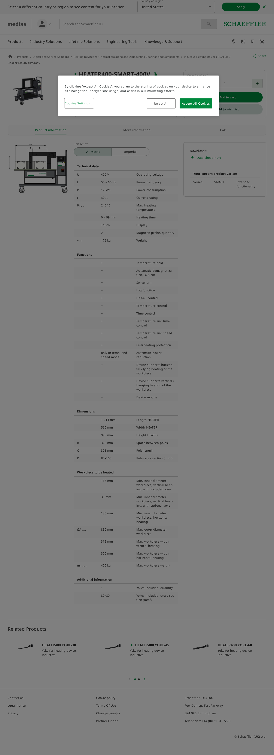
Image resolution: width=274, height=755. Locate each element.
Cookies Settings (77, 103)
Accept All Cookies (196, 103)
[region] (138, 96)
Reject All (161, 103)
